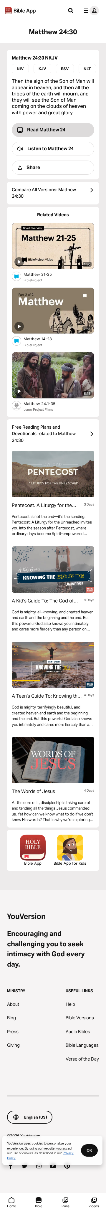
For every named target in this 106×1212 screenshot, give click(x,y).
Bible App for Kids (70, 863)
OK (89, 1150)
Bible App (33, 863)
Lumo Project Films (38, 409)
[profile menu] (90, 10)
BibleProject (33, 280)
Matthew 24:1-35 (44, 403)
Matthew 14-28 (43, 338)
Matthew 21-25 (43, 274)
